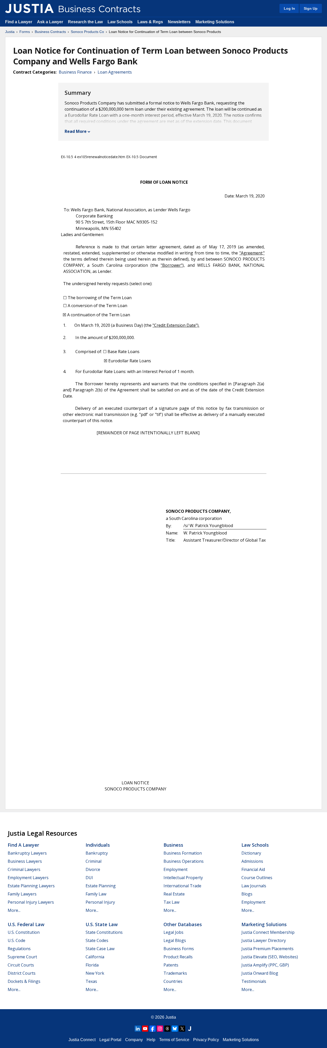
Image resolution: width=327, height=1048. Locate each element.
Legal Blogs (175, 940)
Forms (24, 32)
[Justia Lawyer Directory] (189, 1029)
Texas (91, 981)
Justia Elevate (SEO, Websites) (269, 957)
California (95, 957)
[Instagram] (160, 1029)
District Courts (22, 973)
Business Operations (184, 861)
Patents (171, 965)
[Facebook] (152, 1029)
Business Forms (179, 948)
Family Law (96, 894)
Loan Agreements (115, 72)
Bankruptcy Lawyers (27, 853)
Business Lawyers (25, 861)
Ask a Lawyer (50, 22)
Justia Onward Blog (259, 973)
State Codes (97, 940)
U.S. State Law (102, 924)
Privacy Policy (206, 1040)
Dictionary (251, 853)
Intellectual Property (183, 877)
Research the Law (85, 22)
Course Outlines (256, 877)
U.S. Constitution (24, 932)
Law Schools (120, 22)
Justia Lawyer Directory (263, 940)
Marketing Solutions (214, 22)
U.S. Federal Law (26, 924)
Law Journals (253, 886)
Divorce (93, 869)
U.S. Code (16, 940)
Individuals (98, 845)
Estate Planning (101, 886)
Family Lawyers (22, 894)
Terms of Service (174, 1040)
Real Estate (174, 894)
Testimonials (253, 981)
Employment (176, 869)
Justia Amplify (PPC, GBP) (265, 965)
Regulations (19, 948)
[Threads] (167, 1029)
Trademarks (175, 973)
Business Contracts (50, 32)
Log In (289, 8)
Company (134, 1040)
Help (151, 1040)
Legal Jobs (173, 932)
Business (173, 845)
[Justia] (29, 8)
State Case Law (100, 948)
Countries (173, 981)
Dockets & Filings (24, 981)
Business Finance (75, 72)
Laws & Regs (150, 22)
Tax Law (171, 902)
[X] (182, 1029)
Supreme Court (22, 957)
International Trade (182, 886)
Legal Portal (110, 1040)
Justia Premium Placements (267, 948)
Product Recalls (178, 957)
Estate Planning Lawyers (31, 886)
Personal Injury (100, 902)
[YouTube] (145, 1029)
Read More (76, 131)
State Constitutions (104, 932)
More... (14, 910)
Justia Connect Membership (268, 932)
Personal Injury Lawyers (31, 902)
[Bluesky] (175, 1029)
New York (95, 973)
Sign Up (311, 8)
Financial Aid (253, 869)
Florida (92, 965)
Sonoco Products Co (87, 32)
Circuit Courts (21, 965)
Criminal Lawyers (24, 869)
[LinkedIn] (138, 1029)
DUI (89, 877)
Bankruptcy (97, 853)
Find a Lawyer (18, 22)
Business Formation (183, 853)
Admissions (252, 861)
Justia (10, 32)
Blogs (246, 894)
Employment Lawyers (28, 877)
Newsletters (179, 22)
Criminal (93, 861)
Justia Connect (82, 1040)
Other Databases (183, 924)
